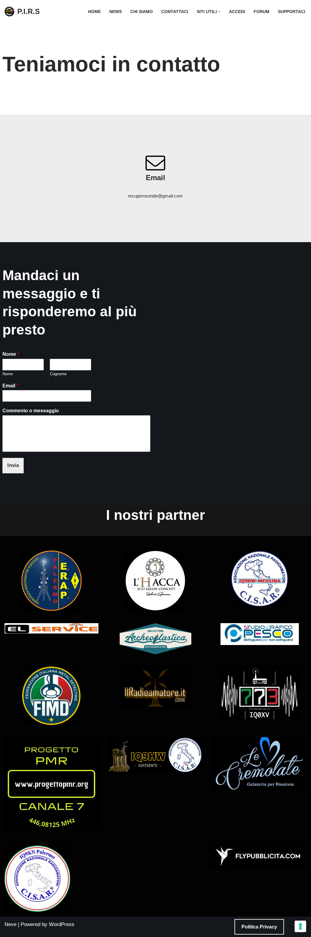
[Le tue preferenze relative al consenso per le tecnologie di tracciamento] (300, 926)
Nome (10, 354)
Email (10, 385)
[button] (219, 12)
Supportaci (291, 11)
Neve (10, 924)
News (115, 11)
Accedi (237, 11)
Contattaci (174, 11)
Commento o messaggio (30, 410)
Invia (13, 465)
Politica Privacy (259, 926)
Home (94, 11)
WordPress (61, 924)
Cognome (58, 374)
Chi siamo (141, 11)
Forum (261, 11)
